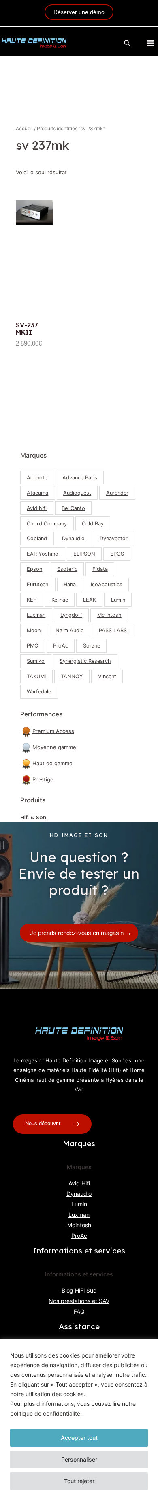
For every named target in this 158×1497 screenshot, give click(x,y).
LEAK (89, 600)
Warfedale (39, 692)
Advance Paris (79, 478)
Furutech (38, 584)
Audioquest (77, 493)
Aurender (117, 493)
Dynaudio (73, 538)
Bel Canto (73, 508)
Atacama (37, 493)
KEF (31, 600)
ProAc (60, 646)
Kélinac (59, 600)
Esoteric (67, 569)
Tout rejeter (79, 1481)
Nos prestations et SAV (79, 1300)
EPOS (117, 554)
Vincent (107, 676)
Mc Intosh (109, 615)
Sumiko (36, 661)
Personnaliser (79, 1459)
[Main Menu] (150, 43)
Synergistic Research (85, 661)
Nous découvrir (43, 1123)
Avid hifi (37, 508)
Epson (34, 569)
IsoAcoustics (106, 584)
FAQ (79, 1311)
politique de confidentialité (45, 1413)
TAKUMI (36, 676)
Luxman (36, 615)
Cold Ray (93, 524)
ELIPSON (84, 554)
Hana (70, 584)
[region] (79, 1418)
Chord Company (47, 524)
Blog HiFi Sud (79, 1290)
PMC (32, 646)
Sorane (91, 646)
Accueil (24, 128)
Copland (37, 538)
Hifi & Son (33, 817)
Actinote (37, 478)
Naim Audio (70, 630)
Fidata (100, 569)
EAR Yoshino (42, 554)
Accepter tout (79, 1437)
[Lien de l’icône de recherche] (127, 43)
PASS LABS (113, 630)
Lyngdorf (71, 615)
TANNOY (72, 676)
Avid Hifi (79, 1183)
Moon (34, 630)
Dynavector (114, 538)
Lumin (118, 600)
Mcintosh (79, 1225)
